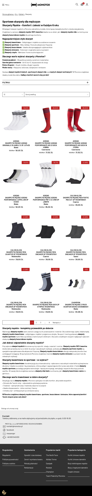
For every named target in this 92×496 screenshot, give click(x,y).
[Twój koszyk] (82, 4)
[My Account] (87, 4)
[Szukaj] (77, 4)
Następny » (57, 322)
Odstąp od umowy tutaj (9, 408)
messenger (11, 433)
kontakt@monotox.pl (15, 426)
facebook (10, 430)
